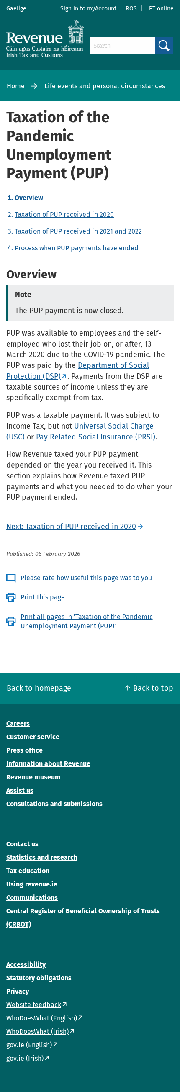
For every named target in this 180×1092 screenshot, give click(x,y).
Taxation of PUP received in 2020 (64, 214)
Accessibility (26, 965)
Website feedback (33, 1005)
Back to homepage (39, 688)
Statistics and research (41, 857)
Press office (24, 750)
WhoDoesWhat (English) (41, 1018)
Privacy (17, 991)
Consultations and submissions (54, 804)
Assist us (19, 790)
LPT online (160, 8)
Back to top (153, 688)
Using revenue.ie (31, 884)
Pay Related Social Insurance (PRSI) (95, 437)
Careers (18, 723)
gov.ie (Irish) (25, 1058)
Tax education (27, 871)
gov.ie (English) (29, 1045)
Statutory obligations (39, 978)
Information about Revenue (48, 764)
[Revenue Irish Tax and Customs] (45, 38)
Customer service (32, 737)
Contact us (22, 844)
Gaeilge (16, 8)
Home (16, 86)
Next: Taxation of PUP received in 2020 (71, 526)
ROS (131, 8)
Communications (32, 898)
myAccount (101, 8)
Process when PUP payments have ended (77, 248)
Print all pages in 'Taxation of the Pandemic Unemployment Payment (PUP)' (87, 621)
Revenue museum (33, 777)
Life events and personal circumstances (104, 86)
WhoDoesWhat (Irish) (37, 1031)
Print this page (43, 597)
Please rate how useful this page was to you (86, 578)
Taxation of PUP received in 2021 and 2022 (78, 231)
